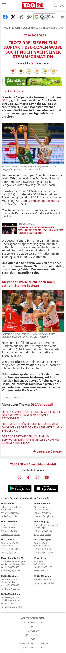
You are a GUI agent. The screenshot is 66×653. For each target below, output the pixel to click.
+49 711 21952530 (43, 549)
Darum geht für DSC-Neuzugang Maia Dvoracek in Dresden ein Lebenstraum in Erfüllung (32, 427)
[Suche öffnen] (55, 5)
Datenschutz (33, 635)
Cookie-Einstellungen (33, 647)
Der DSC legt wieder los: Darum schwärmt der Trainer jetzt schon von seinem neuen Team (31, 439)
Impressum (33, 631)
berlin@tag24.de (9, 516)
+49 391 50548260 (10, 603)
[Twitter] (19, 477)
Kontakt (33, 627)
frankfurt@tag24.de (10, 570)
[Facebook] (28, 477)
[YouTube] (47, 477)
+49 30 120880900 (10, 512)
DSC (4, 100)
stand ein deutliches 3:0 (44, 201)
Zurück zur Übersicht (49, 451)
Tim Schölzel (16, 91)
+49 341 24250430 (43, 530)
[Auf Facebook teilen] (5, 16)
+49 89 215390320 (43, 579)
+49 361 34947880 (10, 549)
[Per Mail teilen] (21, 16)
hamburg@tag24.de (10, 588)
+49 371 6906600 (42, 512)
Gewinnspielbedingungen (33, 643)
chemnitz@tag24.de (43, 516)
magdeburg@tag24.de (12, 606)
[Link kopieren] (29, 16)
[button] (62, 5)
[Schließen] (62, 17)
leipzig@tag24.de (42, 534)
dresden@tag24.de (10, 534)
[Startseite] (33, 5)
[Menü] (4, 5)
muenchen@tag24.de (44, 583)
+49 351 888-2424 (10, 530)
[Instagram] (37, 477)
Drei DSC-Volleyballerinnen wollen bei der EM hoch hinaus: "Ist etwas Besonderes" (41, 230)
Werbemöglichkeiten (33, 618)
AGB (33, 639)
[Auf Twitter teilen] (13, 16)
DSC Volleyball (42, 404)
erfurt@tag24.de (9, 552)
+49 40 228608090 (10, 585)
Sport (16, 27)
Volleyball (30, 27)
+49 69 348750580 (10, 567)
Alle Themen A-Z (33, 622)
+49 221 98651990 (43, 567)
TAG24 (6, 27)
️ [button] (13, 71)
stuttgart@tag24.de (43, 552)
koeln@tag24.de (42, 570)
